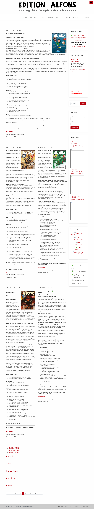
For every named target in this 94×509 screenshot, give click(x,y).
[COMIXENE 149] (78, 238)
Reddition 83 (78, 249)
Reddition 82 (78, 244)
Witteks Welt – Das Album (78, 235)
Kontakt (87, 17)
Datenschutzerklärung (75, 506)
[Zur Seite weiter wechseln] (38, 493)
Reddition (10, 478)
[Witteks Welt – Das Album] (78, 233)
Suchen (83, 103)
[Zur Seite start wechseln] (7, 493)
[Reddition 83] (78, 247)
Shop (62, 17)
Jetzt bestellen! (10, 131)
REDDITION (33, 17)
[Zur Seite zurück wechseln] (10, 493)
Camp (9, 485)
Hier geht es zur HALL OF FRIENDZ (78, 46)
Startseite (25, 17)
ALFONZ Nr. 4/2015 (14, 449)
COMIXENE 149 (78, 239)
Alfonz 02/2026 (78, 254)
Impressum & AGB (62, 506)
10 (35, 493)
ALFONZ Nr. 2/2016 (45, 288)
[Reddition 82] (78, 242)
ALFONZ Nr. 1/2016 (14, 447)
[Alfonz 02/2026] (78, 252)
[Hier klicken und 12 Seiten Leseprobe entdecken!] (78, 79)
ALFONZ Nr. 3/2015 (14, 450)
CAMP (57, 17)
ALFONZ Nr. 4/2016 (13, 288)
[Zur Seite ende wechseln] (41, 493)
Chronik (10, 456)
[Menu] (91, 2)
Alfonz (9, 463)
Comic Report (77, 17)
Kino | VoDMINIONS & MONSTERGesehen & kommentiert (77, 171)
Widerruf (85, 506)
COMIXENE (50, 17)
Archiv (68, 17)
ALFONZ (42, 17)
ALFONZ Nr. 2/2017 (13, 30)
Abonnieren (74, 127)
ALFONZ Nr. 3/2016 (45, 147)
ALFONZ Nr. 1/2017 (13, 147)
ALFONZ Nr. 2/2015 (14, 452)
